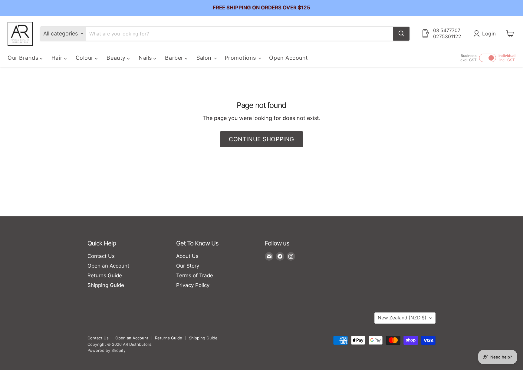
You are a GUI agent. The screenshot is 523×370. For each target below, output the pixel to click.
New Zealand (402, 318)
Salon (204, 58)
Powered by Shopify (106, 350)
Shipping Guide (105, 285)
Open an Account (108, 266)
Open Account (288, 58)
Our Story (187, 266)
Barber (175, 58)
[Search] (401, 34)
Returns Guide (104, 275)
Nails (146, 58)
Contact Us (101, 256)
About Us (187, 256)
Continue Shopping (261, 139)
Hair (57, 58)
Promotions (241, 58)
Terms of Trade (194, 275)
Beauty (117, 58)
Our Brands (24, 58)
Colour (85, 58)
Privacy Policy (192, 285)
